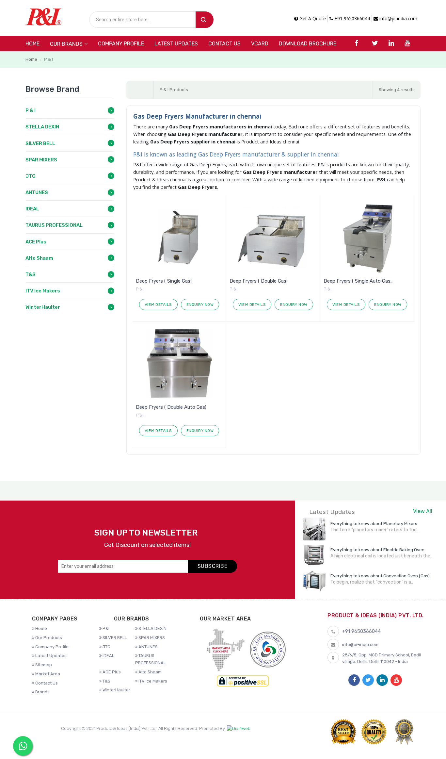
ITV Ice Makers (42, 291)
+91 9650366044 (351, 18)
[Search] (205, 19)
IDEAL (32, 209)
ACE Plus (35, 242)
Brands (42, 691)
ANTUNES (36, 192)
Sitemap (43, 664)
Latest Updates (176, 44)
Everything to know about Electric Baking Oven (377, 549)
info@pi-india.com (397, 18)
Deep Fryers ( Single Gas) (164, 281)
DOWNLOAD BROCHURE (307, 44)
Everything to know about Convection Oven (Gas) (380, 575)
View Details (158, 304)
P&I (105, 628)
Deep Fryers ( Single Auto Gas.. (358, 281)
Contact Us (224, 44)
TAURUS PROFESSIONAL (54, 225)
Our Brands (66, 44)
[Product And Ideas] (43, 16)
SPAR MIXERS (41, 160)
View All (422, 511)
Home (32, 44)
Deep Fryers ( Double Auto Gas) (171, 407)
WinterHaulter (42, 307)
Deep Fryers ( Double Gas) (259, 281)
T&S (30, 274)
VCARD (259, 44)
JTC (30, 176)
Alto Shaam (39, 258)
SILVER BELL (40, 143)
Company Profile (121, 44)
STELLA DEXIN (42, 127)
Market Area (47, 673)
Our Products (48, 637)
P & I (30, 110)
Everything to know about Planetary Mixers (373, 523)
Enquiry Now (200, 304)
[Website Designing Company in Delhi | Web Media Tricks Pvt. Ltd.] (238, 728)
